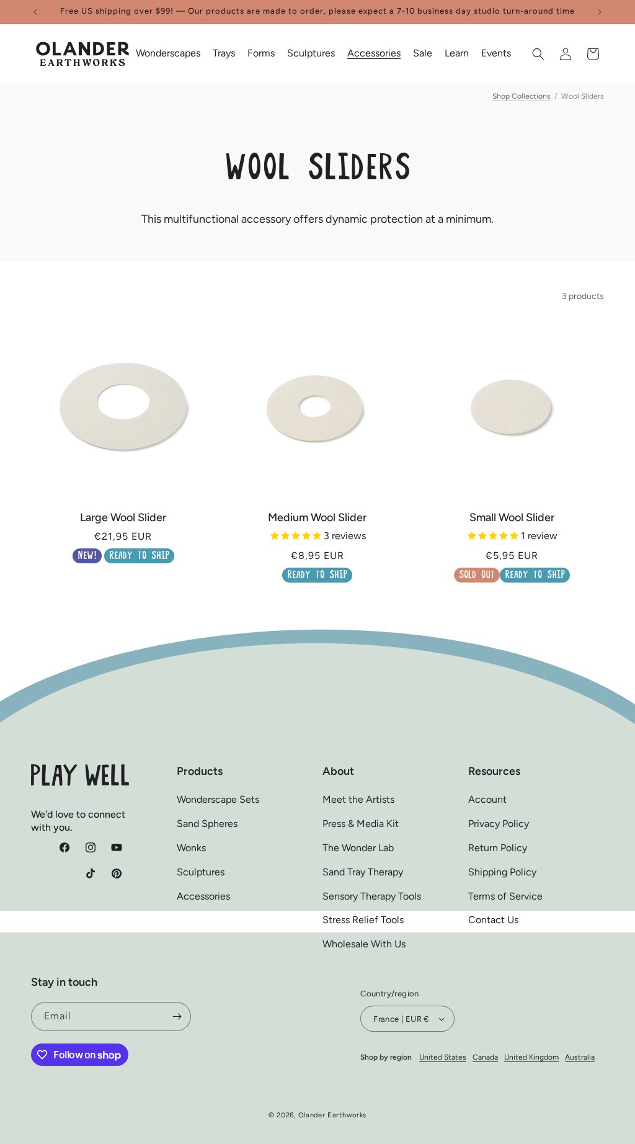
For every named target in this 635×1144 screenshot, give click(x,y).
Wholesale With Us (364, 944)
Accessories (203, 896)
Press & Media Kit (360, 823)
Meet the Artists (358, 799)
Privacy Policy (498, 823)
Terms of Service (505, 896)
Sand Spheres (207, 823)
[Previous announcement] (35, 12)
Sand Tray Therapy (362, 872)
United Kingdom (531, 1057)
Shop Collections (521, 96)
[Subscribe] (176, 1016)
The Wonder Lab (358, 848)
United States (442, 1057)
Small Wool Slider (511, 517)
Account (487, 799)
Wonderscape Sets (218, 799)
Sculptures (200, 872)
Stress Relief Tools (363, 920)
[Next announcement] (599, 12)
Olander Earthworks (332, 1115)
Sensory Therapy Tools (371, 896)
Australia (580, 1057)
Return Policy (497, 848)
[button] (168, 54)
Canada (485, 1057)
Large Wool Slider (123, 517)
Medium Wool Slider (317, 517)
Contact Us (493, 920)
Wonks (191, 848)
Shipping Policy (502, 872)
